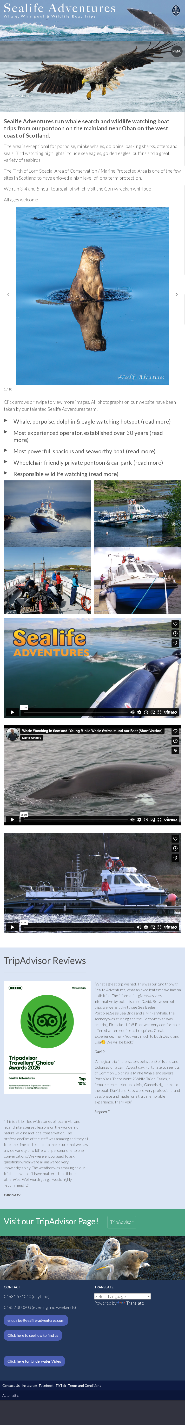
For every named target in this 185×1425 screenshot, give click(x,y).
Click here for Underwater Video (34, 1361)
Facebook (46, 1385)
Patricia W (12, 1194)
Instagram (29, 1385)
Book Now (17, 79)
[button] (176, 294)
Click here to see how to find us (32, 1335)
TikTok (60, 1385)
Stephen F (101, 1111)
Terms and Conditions (84, 1385)
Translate (135, 1303)
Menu (176, 51)
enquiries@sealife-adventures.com (35, 1320)
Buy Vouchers (20, 95)
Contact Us (11, 1385)
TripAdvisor (121, 1222)
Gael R (99, 1051)
